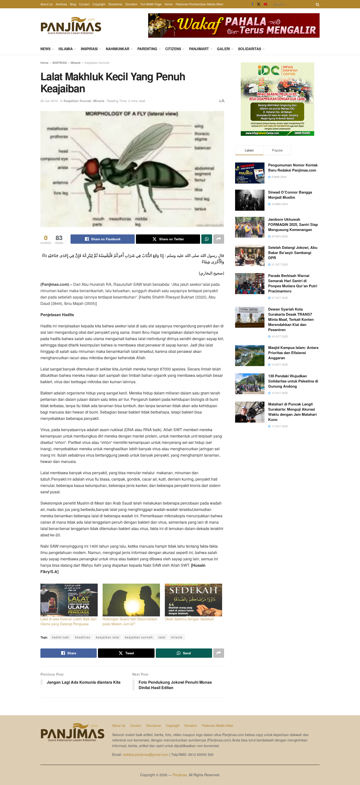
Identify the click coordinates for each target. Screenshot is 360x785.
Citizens (173, 48)
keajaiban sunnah (139, 637)
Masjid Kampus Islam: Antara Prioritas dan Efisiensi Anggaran (293, 352)
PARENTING (147, 48)
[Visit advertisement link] (234, 25)
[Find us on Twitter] (258, 4)
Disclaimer (115, 4)
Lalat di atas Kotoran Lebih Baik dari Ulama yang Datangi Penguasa (68, 621)
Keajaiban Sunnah (96, 62)
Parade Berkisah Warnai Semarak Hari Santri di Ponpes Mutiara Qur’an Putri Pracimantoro (292, 283)
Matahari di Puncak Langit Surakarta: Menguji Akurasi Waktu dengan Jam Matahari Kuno (292, 411)
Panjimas (180, 774)
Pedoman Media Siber (217, 725)
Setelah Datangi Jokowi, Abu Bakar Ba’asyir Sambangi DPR (292, 252)
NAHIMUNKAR (117, 48)
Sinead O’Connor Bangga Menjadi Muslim (290, 194)
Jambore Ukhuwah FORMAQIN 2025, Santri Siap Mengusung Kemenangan (293, 224)
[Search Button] (316, 4)
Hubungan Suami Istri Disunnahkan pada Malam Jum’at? (130, 621)
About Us (46, 4)
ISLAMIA (66, 48)
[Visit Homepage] (71, 25)
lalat (161, 637)
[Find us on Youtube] (265, 4)
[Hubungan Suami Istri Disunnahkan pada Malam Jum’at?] (131, 600)
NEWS (45, 48)
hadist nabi (60, 637)
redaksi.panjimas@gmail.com (145, 754)
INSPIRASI (89, 48)
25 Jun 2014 (49, 100)
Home (169, 4)
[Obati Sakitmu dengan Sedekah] (193, 600)
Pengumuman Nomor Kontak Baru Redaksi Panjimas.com (293, 167)
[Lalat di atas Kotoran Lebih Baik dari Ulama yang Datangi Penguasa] (69, 600)
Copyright (98, 4)
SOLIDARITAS (249, 48)
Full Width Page (151, 4)
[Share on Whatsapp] (206, 239)
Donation (131, 4)
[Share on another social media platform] (218, 239)
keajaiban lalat (107, 637)
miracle (176, 637)
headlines (82, 637)
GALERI (223, 48)
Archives (61, 4)
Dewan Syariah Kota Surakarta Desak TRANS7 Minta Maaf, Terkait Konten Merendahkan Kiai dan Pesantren (291, 319)
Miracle (76, 62)
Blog (73, 4)
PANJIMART (199, 48)
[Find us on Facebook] (252, 4)
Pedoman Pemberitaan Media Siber (199, 4)
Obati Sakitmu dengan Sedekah (189, 618)
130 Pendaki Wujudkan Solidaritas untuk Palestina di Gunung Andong (293, 381)
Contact (84, 4)
